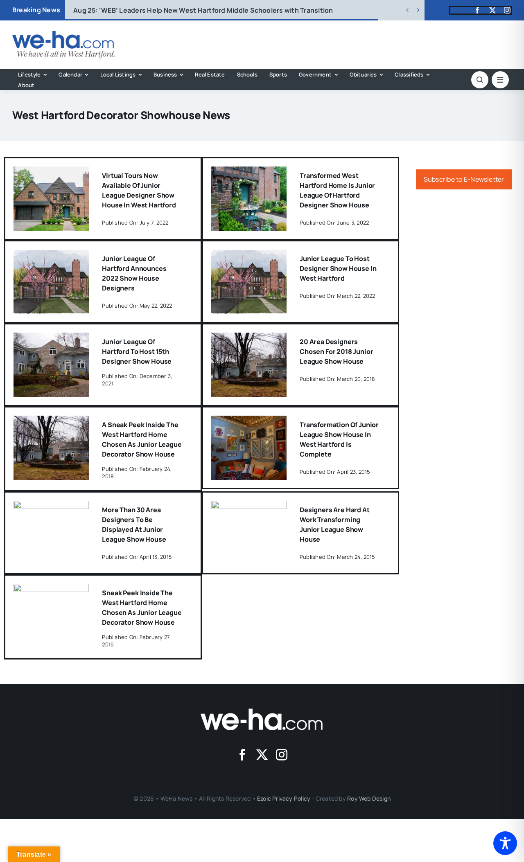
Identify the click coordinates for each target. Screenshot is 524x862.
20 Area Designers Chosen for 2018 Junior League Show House (336, 351)
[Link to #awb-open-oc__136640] (500, 79)
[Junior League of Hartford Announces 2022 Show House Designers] (51, 255)
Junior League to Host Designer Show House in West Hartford (338, 268)
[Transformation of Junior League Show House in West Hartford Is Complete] (249, 421)
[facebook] (477, 10)
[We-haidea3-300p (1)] (63, 33)
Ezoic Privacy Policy (283, 798)
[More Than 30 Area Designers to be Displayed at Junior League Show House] (51, 506)
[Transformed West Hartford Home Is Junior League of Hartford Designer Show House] (249, 172)
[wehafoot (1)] (262, 711)
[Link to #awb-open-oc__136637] (479, 79)
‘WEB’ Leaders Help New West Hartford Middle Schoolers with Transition (203, 10)
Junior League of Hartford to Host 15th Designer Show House (137, 351)
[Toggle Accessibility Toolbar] (505, 843)
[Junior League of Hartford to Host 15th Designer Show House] (51, 338)
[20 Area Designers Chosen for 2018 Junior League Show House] (249, 338)
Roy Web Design (369, 798)
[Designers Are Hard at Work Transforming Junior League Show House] (249, 506)
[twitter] (492, 10)
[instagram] (507, 10)
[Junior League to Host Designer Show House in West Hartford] (249, 255)
